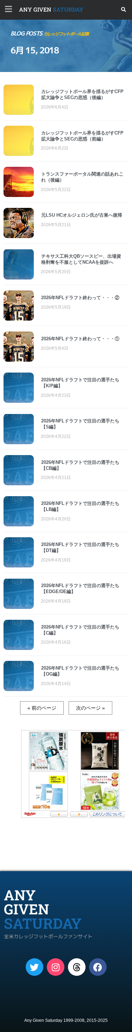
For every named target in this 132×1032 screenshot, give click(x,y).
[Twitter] (34, 967)
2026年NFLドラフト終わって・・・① (80, 338)
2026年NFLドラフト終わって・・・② (80, 297)
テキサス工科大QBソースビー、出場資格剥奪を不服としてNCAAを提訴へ (81, 259)
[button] (123, 9)
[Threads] (77, 967)
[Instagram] (55, 967)
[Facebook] (98, 967)
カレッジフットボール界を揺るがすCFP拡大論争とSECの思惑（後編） (82, 94)
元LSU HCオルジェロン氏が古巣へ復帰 (81, 215)
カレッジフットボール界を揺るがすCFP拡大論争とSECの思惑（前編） (82, 136)
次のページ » (90, 708)
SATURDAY (51, 9)
